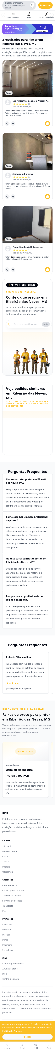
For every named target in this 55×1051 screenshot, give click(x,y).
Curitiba (6, 856)
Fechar (27, 1036)
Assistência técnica (11, 895)
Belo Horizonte (9, 851)
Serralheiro (7, 950)
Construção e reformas (13, 890)
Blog (4, 973)
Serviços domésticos (12, 900)
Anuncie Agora (42, 31)
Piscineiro (7, 945)
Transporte (7, 905)
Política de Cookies (12, 1031)
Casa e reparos (9, 885)
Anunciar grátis (10, 968)
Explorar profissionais (13, 963)
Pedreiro (6, 929)
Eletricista (7, 924)
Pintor (5, 939)
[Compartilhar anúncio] (7, 123)
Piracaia (6, 866)
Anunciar (45, 5)
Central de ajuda (10, 978)
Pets (4, 911)
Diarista (6, 934)
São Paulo (7, 846)
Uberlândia (7, 871)
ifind (5, 812)
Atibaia (5, 861)
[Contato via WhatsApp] (47, 123)
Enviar (45, 324)
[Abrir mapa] (13, 123)
